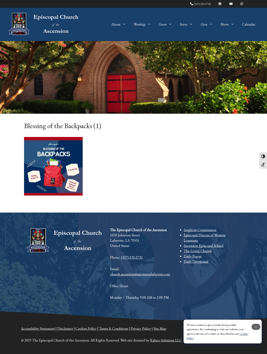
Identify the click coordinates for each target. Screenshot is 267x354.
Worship (139, 24)
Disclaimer (65, 328)
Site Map (159, 328)
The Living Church (198, 251)
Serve (183, 24)
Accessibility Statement (38, 328)
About (115, 24)
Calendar (248, 24)
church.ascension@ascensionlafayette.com (140, 274)
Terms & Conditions (113, 328)
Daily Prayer (193, 256)
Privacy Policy (141, 328)
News (225, 24)
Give (204, 24)
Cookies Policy (86, 328)
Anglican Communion (200, 230)
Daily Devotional (196, 261)
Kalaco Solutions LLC (166, 340)
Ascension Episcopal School (203, 245)
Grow (163, 24)
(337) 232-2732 (202, 4)
